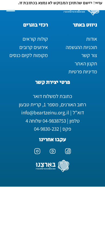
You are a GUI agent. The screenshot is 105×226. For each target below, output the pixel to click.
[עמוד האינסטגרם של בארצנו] (37, 151)
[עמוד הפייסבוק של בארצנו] (68, 151)
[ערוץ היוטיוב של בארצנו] (52, 151)
